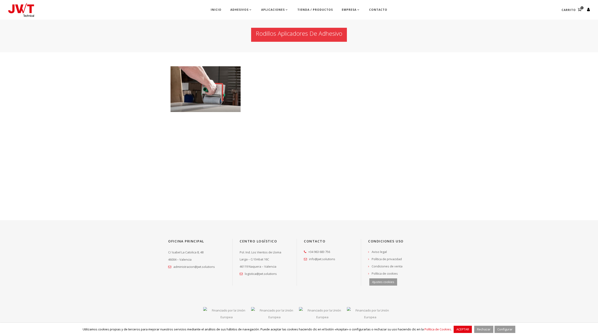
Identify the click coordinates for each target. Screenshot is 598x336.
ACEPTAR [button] (462, 329)
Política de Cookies (437, 329)
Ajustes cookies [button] (383, 282)
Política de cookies (385, 273)
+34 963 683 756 (319, 252)
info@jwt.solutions (322, 259)
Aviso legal (379, 252)
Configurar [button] (505, 329)
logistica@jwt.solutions (261, 274)
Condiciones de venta (387, 266)
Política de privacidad (387, 259)
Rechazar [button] (484, 329)
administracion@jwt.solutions (194, 267)
